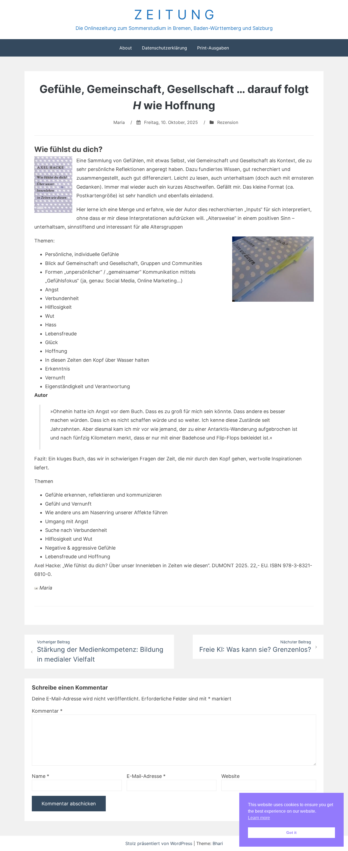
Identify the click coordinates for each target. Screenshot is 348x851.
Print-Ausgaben (213, 48)
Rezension (227, 122)
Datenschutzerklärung (164, 48)
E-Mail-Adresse (146, 776)
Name (40, 776)
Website (230, 776)
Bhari (218, 843)
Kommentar (47, 711)
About (125, 48)
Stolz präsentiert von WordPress (159, 843)
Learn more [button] (259, 817)
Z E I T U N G (174, 15)
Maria (119, 122)
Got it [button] (291, 832)
